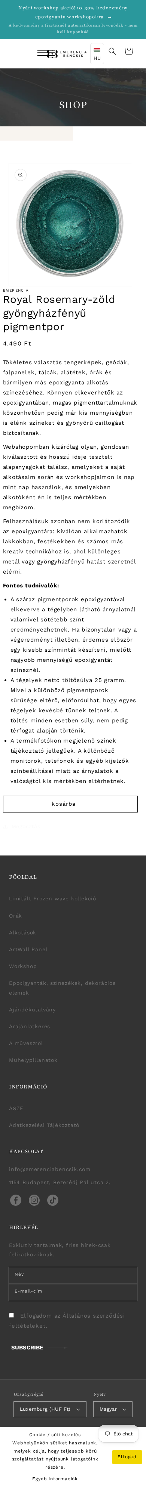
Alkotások (22, 932)
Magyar (108, 1409)
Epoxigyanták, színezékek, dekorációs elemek (62, 987)
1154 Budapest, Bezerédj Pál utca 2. (60, 1182)
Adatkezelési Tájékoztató (44, 1125)
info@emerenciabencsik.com (50, 1169)
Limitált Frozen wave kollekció (52, 898)
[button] (35, 54)
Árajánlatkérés (29, 1026)
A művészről (26, 1043)
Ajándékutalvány (32, 1010)
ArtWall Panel (28, 949)
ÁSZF (16, 1108)
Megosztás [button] (26, 826)
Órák (15, 916)
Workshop (23, 966)
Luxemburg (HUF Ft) (45, 1409)
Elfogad (127, 1456)
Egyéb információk (55, 1478)
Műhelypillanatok (33, 1060)
